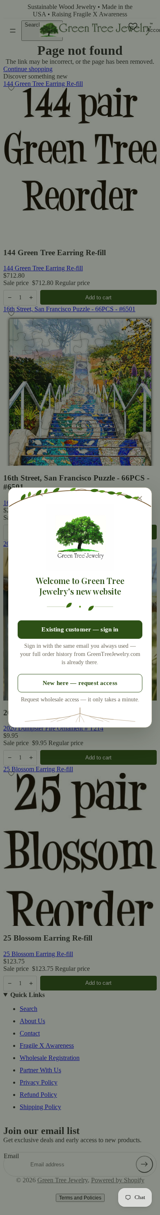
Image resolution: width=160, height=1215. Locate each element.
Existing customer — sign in (79, 629)
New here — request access (80, 683)
